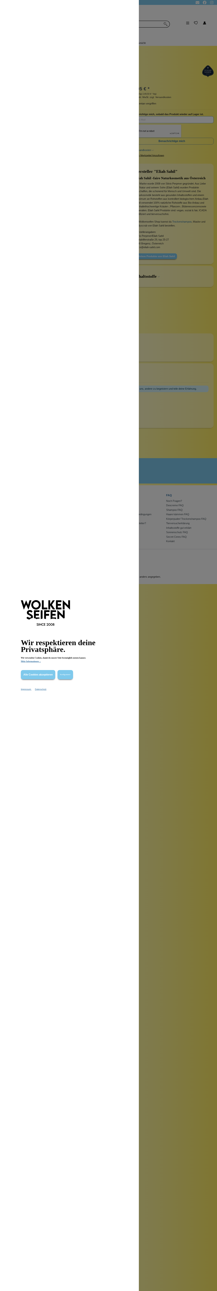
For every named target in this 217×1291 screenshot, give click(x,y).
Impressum (26, 689)
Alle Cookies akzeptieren (38, 674)
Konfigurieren (65, 674)
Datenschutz (40, 689)
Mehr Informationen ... (31, 661)
